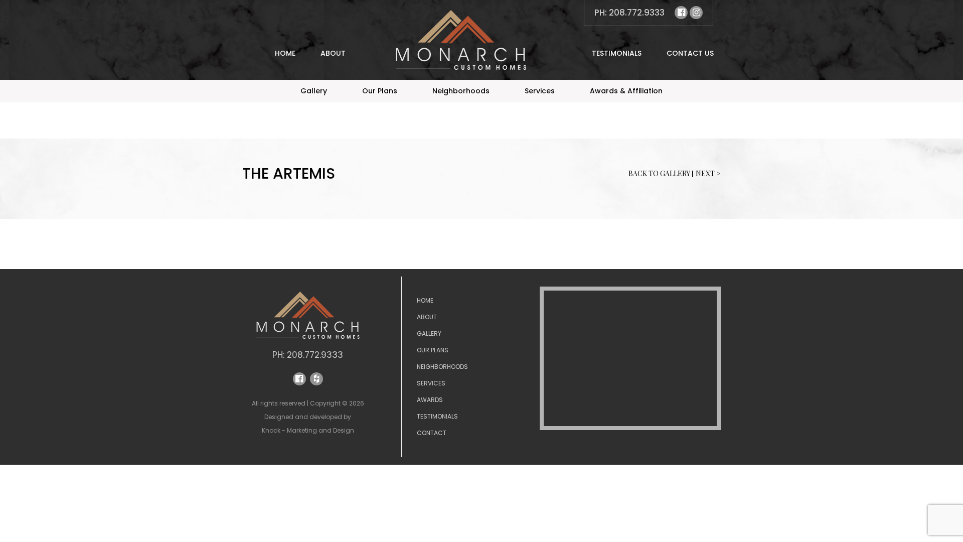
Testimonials (616, 53)
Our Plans (379, 91)
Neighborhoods (461, 91)
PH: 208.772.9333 (629, 13)
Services (540, 91)
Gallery (313, 91)
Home (285, 53)
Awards (430, 399)
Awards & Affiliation (626, 91)
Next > (708, 173)
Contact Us (690, 53)
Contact (431, 433)
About (333, 53)
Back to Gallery (660, 173)
